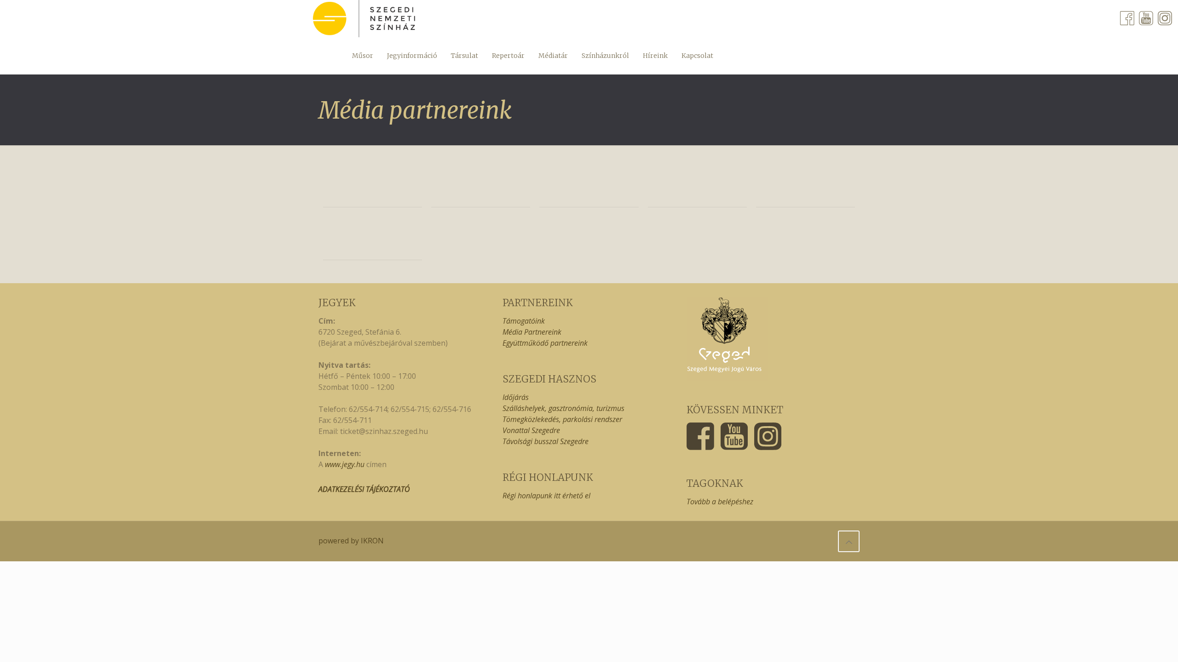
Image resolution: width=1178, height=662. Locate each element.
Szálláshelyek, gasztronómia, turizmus (563, 408)
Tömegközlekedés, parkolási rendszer (562, 419)
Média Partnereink (531, 332)
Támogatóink (523, 321)
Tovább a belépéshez (720, 501)
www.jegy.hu (344, 464)
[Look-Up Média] (480, 185)
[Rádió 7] (372, 185)
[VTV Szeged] (697, 185)
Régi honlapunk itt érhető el (546, 496)
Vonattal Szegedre (531, 430)
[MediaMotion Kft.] (372, 238)
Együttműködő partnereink (545, 343)
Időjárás (515, 397)
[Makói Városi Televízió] (588, 185)
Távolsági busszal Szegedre (545, 441)
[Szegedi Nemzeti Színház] (364, 18)
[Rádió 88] (805, 185)
